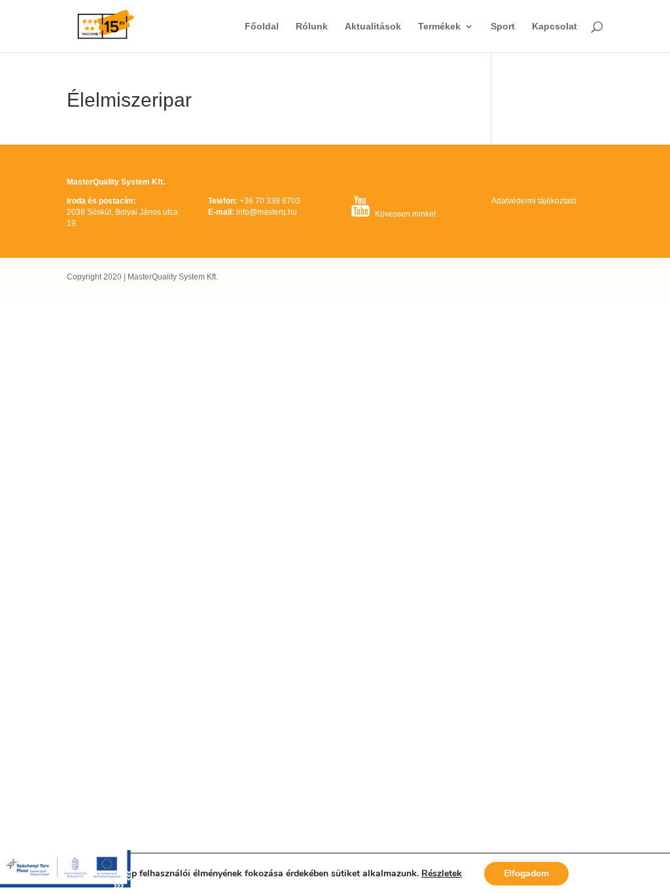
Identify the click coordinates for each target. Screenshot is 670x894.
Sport (503, 26)
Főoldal (262, 26)
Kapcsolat (554, 26)
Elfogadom (526, 873)
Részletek (441, 874)
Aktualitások (373, 26)
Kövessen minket (405, 214)
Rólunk (312, 26)
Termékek (439, 26)
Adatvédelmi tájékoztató (533, 201)
